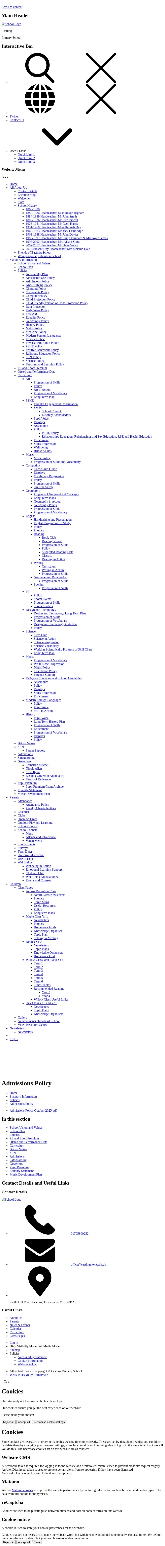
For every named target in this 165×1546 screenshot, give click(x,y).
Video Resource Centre (32, 1024)
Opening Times (27, 819)
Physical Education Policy (42, 342)
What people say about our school (39, 256)
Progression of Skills (47, 382)
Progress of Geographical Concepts (56, 494)
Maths (30, 656)
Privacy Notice (35, 339)
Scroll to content (12, 7)
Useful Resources (45, 905)
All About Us (18, 187)
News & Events (20, 1325)
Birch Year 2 (34, 941)
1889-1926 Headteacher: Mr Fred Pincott (52, 220)
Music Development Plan (34, 793)
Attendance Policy (37, 804)
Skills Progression (45, 443)
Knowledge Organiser (48, 931)
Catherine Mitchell (37, 765)
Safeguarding (26, 757)
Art (28, 378)
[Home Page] (11, 24)
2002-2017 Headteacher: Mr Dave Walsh (52, 245)
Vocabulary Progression (49, 476)
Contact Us (17, 120)
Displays (39, 422)
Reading (39, 534)
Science (31, 631)
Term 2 (38, 967)
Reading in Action (53, 559)
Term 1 (38, 963)
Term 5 (38, 977)
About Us (16, 1317)
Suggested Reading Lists (57, 552)
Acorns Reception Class (41, 891)
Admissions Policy (38, 281)
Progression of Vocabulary (50, 393)
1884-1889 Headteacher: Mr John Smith (51, 216)
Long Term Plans (45, 498)
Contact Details (27, 191)
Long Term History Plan (49, 721)
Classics (47, 555)
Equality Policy (35, 317)
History (30, 714)
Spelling (39, 584)
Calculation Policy (45, 671)
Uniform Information (31, 855)
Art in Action (42, 389)
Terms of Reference (38, 779)
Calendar (23, 811)
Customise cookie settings (49, 1422)
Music (30, 454)
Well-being (41, 447)
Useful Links (26, 858)
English (30, 516)
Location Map (27, 194)
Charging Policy (36, 288)
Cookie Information (30, 1360)
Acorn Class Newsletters (49, 894)
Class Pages (25, 887)
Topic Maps (41, 902)
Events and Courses (38, 880)
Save (37, 1542)
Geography (33, 490)
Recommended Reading (49, 988)
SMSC (38, 407)
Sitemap (15, 1350)
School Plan (25, 267)
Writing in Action (53, 570)
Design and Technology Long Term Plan (60, 613)
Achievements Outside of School (39, 1021)
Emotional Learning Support (44, 869)
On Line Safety (43, 487)
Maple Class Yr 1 (37, 916)
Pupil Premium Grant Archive (45, 786)
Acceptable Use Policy (40, 277)
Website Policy (27, 1364)
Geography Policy (37, 321)
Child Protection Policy (40, 299)
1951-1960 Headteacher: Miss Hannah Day (53, 227)
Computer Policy (36, 295)
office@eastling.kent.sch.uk (88, 1264)
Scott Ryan (33, 772)
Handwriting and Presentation (53, 519)
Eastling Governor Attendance (45, 775)
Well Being (25, 862)
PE (28, 591)
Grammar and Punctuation (50, 577)
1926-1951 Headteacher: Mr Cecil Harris (52, 223)
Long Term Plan (44, 397)
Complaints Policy (37, 292)
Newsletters (41, 920)
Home (14, 184)
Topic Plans (41, 949)
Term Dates (25, 851)
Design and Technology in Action (55, 624)
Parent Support (35, 750)
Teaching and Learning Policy (45, 364)
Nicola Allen (34, 768)
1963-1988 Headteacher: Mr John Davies (52, 234)
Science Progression (46, 642)
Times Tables (42, 985)
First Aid (31, 314)
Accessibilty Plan (37, 274)
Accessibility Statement (32, 1357)
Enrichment (41, 440)
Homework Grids (45, 927)
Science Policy (35, 360)
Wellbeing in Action (38, 866)
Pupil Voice (41, 418)
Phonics (39, 530)
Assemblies (41, 425)
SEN (21, 747)
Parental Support (44, 674)
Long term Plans (44, 913)
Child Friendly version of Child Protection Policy (57, 303)
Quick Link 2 (26, 158)
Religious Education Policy (43, 353)
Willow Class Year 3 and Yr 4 (44, 959)
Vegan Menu (34, 840)
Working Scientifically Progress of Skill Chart (63, 649)
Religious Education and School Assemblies (54, 678)
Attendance (25, 801)
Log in (14, 1039)
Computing (33, 465)
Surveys (23, 848)
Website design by (29, 1374)
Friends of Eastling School (34, 252)
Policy (38, 386)
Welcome (24, 198)
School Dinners (27, 830)
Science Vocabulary (46, 646)
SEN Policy (33, 357)
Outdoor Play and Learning (35, 822)
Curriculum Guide (45, 469)
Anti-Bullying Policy (39, 285)
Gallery (22, 1017)
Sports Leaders (43, 606)
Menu (29, 833)
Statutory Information (23, 259)
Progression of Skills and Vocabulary (57, 461)
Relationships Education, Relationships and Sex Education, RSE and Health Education (97, 436)
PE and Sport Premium (32, 368)
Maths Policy (34, 328)
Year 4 (46, 996)
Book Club (49, 537)
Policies (23, 270)
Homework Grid (44, 956)
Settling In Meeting (46, 938)
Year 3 (46, 992)
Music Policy (42, 458)
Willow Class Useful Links (51, 999)
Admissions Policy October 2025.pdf (33, 1110)
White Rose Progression (49, 664)
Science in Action (45, 638)
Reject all (8, 1422)
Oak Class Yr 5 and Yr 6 (41, 1003)
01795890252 (80, 1233)
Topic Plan (40, 934)
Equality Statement (30, 790)
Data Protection (35, 306)
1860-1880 (33, 209)
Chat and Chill (35, 873)
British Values (43, 451)
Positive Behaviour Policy (42, 350)
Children (15, 884)
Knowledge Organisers (48, 952)
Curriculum (25, 375)
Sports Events (42, 599)
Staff (21, 202)
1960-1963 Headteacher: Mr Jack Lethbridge (54, 231)
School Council (52, 411)
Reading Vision (52, 541)
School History (27, 205)
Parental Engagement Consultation (56, 404)
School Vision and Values (34, 263)
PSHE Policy (34, 346)
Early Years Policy (37, 310)
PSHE (30, 400)
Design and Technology (41, 609)
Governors (24, 761)
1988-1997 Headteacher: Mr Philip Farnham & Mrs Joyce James (67, 238)
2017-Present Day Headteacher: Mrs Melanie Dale (58, 249)
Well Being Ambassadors (42, 876)
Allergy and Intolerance (41, 837)
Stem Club (40, 635)
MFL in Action (43, 710)
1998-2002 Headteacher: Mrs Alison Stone (53, 241)
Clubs (21, 815)
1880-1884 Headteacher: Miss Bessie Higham (55, 212)
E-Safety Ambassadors (56, 415)
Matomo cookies (22, 1490)
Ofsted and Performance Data (36, 371)
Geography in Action (47, 501)
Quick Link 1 (26, 154)
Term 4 (38, 974)
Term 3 (38, 970)
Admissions (25, 754)
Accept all (24, 1422)
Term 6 (38, 981)
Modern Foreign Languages (43, 335)
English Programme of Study (52, 523)
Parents (14, 797)
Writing (38, 563)
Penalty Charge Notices (41, 808)
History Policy (35, 324)
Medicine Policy (36, 332)
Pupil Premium (27, 783)
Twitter (14, 116)
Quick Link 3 (26, 161)
